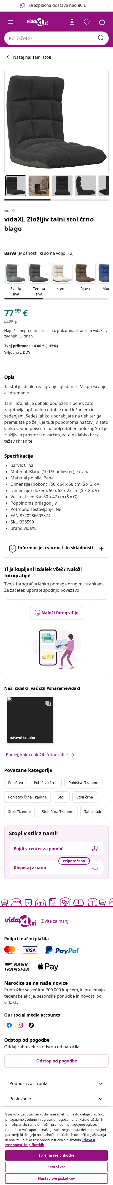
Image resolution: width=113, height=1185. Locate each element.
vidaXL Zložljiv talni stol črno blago (49, 224)
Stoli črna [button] (84, 797)
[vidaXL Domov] (37, 22)
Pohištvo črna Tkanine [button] (27, 797)
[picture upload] (57, 649)
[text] (16, 314)
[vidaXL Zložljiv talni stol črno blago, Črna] (56, 122)
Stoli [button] (61, 797)
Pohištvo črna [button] (46, 782)
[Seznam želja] (87, 22)
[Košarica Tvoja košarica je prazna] (102, 22)
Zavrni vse (56, 1167)
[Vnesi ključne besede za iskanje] (101, 38)
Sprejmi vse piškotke (56, 1155)
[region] (56, 1146)
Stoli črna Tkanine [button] (57, 811)
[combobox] (56, 38)
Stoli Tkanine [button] (19, 811)
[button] (52, 5)
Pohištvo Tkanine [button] (83, 782)
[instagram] (20, 1025)
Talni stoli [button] (92, 811)
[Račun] (72, 22)
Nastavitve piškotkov (56, 1178)
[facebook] (9, 1025)
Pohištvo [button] (15, 782)
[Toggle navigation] (10, 22)
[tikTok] (31, 1025)
